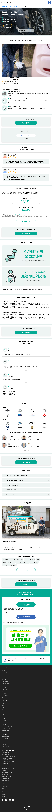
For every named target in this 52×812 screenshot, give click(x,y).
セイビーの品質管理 (6, 683)
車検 (38, 559)
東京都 (3, 703)
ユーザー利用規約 (5, 752)
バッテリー (4, 693)
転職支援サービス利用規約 (7, 776)
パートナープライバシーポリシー (8, 767)
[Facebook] (10, 800)
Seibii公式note (5, 746)
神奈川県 (3, 709)
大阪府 (3, 713)
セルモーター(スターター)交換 (22, 562)
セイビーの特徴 (5, 672)
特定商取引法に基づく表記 (7, 772)
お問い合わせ (4, 788)
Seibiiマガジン (4, 744)
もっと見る (26, 570)
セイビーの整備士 (5, 681)
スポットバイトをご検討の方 (7, 728)
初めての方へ (4, 670)
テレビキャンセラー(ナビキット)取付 (9, 565)
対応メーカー (4, 679)
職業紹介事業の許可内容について (8, 778)
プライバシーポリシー (6, 765)
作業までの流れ (5, 676)
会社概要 (3, 794)
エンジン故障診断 (34, 562)
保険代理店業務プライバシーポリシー (9, 768)
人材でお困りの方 (5, 736)
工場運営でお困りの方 (6, 738)
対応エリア (4, 677)
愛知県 (3, 711)
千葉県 (3, 705)
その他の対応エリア (6, 714)
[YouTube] (13, 800)
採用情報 (3, 796)
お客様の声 (4, 674)
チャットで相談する (26, 135)
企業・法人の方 (5, 720)
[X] (6, 800)
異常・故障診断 (5, 695)
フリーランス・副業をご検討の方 (8, 726)
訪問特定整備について (6, 780)
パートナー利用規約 (6, 754)
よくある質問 (4, 786)
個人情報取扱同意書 (6, 770)
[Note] (3, 800)
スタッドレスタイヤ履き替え (17, 559)
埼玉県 (3, 707)
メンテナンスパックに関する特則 (8, 756)
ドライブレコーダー (6, 691)
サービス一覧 (4, 689)
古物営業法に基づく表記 (6, 774)
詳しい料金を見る (26, 123)
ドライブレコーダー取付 (29, 559)
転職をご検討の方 (5, 730)
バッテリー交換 (5, 559)
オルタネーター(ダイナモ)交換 (8, 562)
